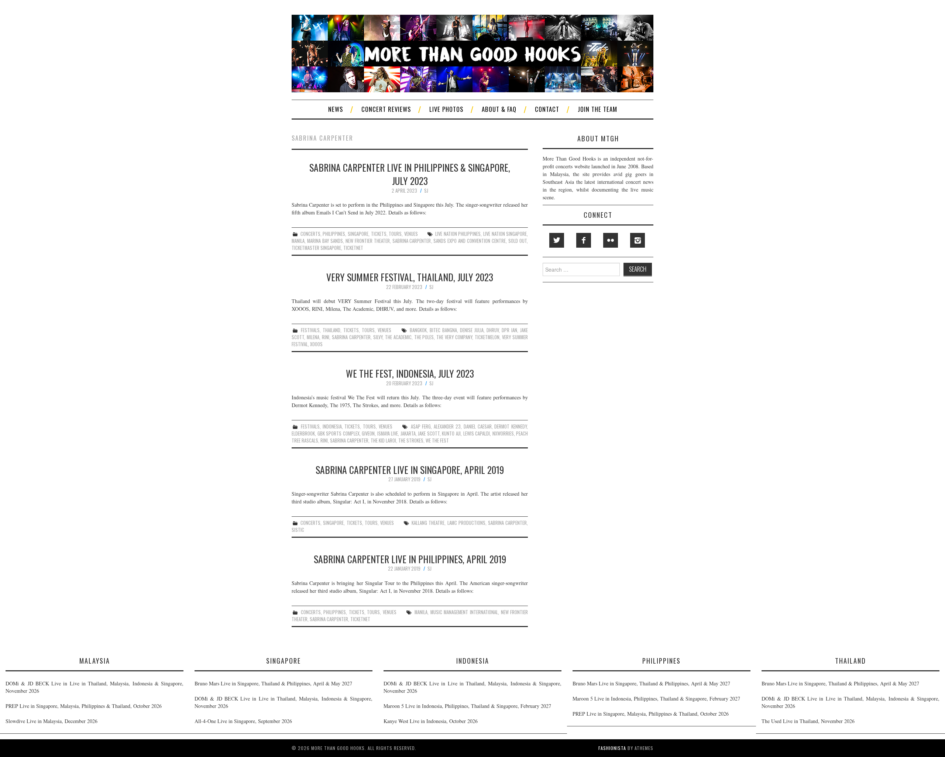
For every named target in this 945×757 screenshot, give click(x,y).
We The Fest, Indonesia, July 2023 (410, 373)
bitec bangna (443, 330)
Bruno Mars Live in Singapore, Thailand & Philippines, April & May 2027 (273, 683)
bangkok (418, 330)
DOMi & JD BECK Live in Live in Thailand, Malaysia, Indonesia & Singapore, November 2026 (94, 687)
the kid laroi (383, 440)
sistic (298, 529)
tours (395, 233)
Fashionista (612, 747)
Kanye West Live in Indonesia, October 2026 (431, 721)
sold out (517, 240)
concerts (310, 233)
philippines (334, 233)
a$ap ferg (421, 426)
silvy (377, 337)
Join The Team (597, 109)
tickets (378, 233)
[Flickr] (610, 240)
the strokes (410, 440)
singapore (358, 233)
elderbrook (303, 433)
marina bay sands (325, 240)
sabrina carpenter (411, 240)
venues (411, 233)
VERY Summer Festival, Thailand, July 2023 (409, 277)
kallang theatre (428, 522)
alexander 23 (447, 426)
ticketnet (353, 247)
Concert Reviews (386, 109)
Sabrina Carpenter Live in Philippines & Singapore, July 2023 (409, 173)
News (335, 109)
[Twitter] (556, 240)
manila (298, 240)
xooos (316, 344)
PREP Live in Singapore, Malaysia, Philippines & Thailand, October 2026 (84, 705)
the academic (398, 337)
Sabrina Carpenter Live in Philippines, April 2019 (410, 559)
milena (313, 337)
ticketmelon (487, 337)
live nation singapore (505, 233)
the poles (424, 337)
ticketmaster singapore (316, 247)
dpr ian (509, 330)
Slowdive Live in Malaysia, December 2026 (51, 721)
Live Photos (446, 109)
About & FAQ (499, 109)
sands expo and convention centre (469, 240)
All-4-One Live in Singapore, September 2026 (243, 721)
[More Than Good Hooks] (472, 52)
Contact (547, 109)
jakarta (408, 433)
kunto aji (451, 433)
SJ (426, 190)
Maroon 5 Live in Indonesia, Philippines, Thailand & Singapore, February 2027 (467, 705)
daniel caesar (478, 426)
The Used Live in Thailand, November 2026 (808, 721)
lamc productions (466, 522)
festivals (310, 330)
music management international (464, 612)
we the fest (437, 440)
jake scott (429, 433)
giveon (368, 433)
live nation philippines (458, 233)
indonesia (332, 426)
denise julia (472, 330)
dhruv (493, 330)
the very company (454, 337)
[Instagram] (637, 240)
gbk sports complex (338, 433)
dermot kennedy (510, 426)
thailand (331, 330)
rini (325, 337)
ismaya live (387, 433)
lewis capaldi (476, 433)
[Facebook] (583, 240)
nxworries (503, 433)
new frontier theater (368, 240)
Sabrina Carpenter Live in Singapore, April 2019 (410, 469)
